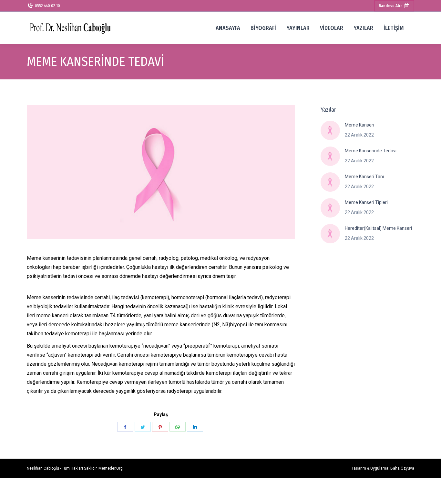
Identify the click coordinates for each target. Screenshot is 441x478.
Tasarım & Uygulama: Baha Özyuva (383, 468)
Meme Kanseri (359, 124)
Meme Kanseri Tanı (364, 176)
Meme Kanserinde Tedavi (370, 150)
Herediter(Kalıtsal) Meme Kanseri (378, 228)
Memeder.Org (110, 468)
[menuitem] (228, 27)
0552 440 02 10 (47, 6)
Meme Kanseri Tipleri (366, 202)
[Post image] (330, 130)
